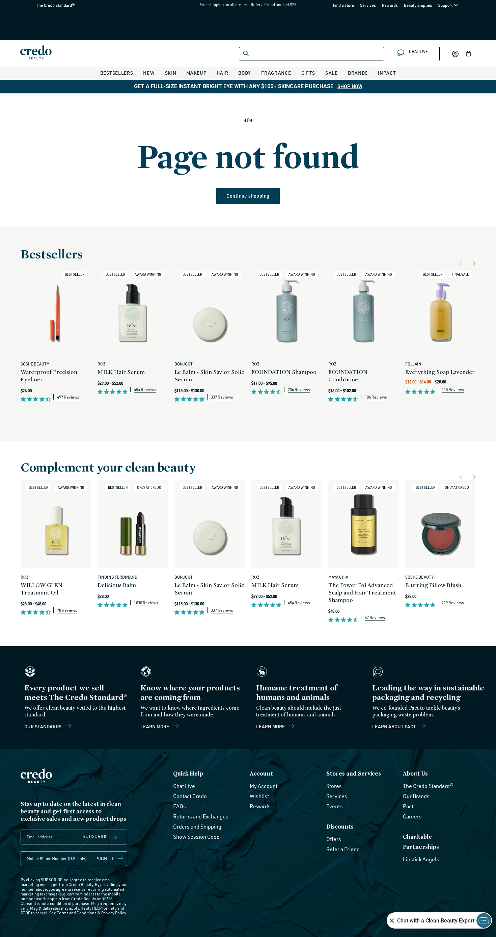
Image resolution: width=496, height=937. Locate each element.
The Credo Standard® (44, 5)
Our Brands (416, 796)
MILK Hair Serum (121, 371)
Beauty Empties (418, 5)
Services (368, 5)
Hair (222, 73)
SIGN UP (106, 859)
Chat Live (184, 786)
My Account (263, 786)
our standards (43, 726)
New (149, 73)
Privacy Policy (113, 913)
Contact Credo (190, 796)
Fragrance (276, 73)
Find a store (343, 5)
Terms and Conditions (77, 913)
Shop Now (349, 86)
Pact (408, 806)
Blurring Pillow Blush (433, 584)
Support (445, 5)
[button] (468, 53)
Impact (387, 73)
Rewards (390, 5)
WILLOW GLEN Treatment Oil (41, 588)
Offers (333, 839)
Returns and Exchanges (200, 816)
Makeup (196, 73)
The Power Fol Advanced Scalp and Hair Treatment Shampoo (362, 592)
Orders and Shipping (197, 826)
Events (334, 806)
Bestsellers (116, 73)
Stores (334, 786)
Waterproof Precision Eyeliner (49, 375)
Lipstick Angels (421, 859)
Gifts (308, 73)
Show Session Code (196, 836)
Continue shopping (247, 196)
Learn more (155, 726)
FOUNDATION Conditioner (347, 375)
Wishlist (259, 796)
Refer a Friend (343, 849)
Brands (358, 73)
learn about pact (394, 726)
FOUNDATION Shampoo (283, 371)
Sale (331, 73)
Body (244, 73)
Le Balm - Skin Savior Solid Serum (209, 375)
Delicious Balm (117, 584)
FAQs (179, 806)
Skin (170, 73)
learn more (271, 726)
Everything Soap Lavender (440, 371)
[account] (455, 53)
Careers (412, 816)
